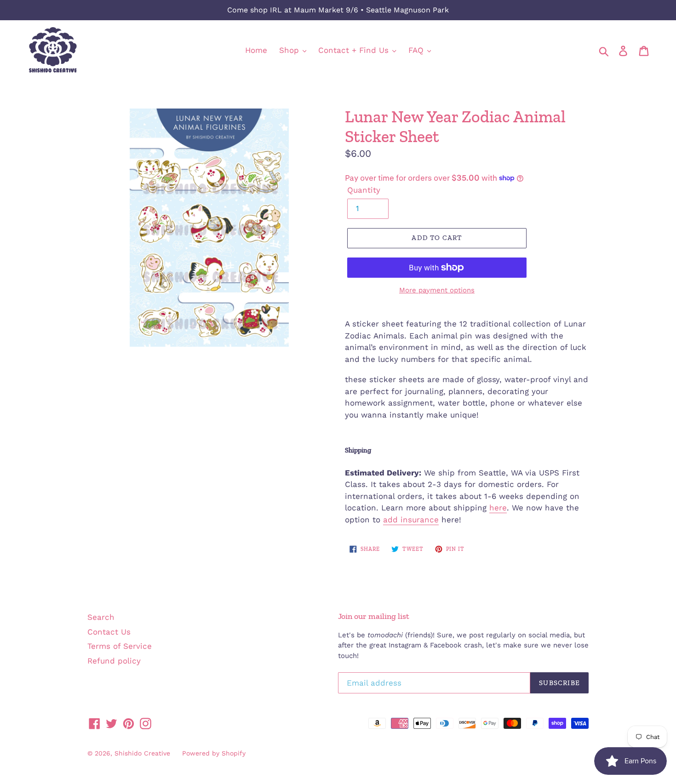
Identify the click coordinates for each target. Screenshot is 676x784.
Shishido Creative (142, 753)
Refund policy (114, 660)
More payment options (437, 290)
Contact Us (109, 631)
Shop (290, 50)
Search (101, 617)
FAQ (417, 50)
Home (256, 50)
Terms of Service (119, 646)
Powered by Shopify (214, 753)
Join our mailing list (373, 616)
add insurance (411, 519)
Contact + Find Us (354, 50)
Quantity (363, 190)
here (498, 507)
